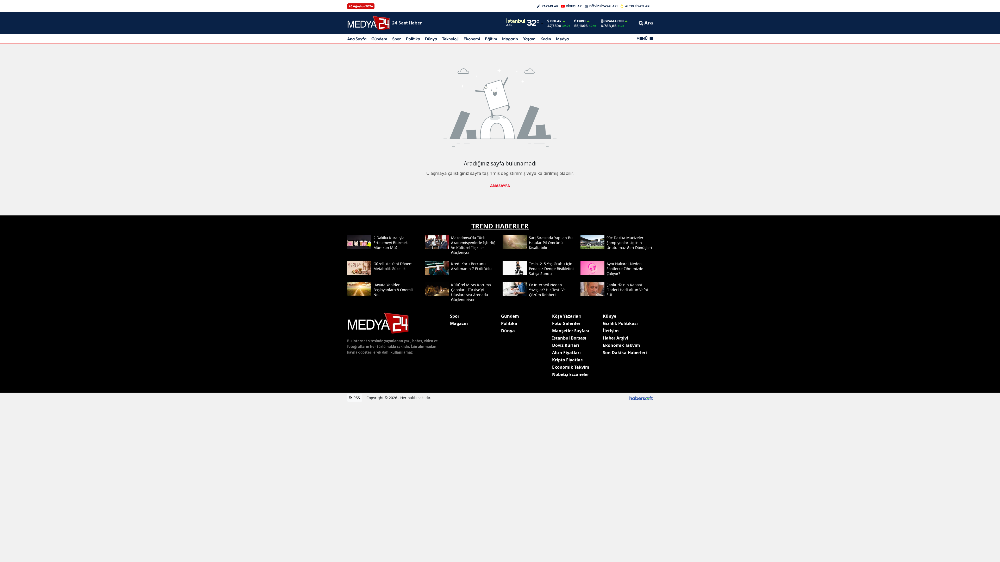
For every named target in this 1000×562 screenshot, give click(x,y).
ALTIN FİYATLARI (637, 6)
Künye (609, 316)
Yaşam (529, 38)
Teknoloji (450, 38)
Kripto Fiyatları (568, 360)
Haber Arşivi (615, 338)
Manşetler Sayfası (570, 331)
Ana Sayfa (356, 38)
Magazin (510, 38)
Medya (562, 38)
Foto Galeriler (566, 323)
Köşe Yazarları (567, 316)
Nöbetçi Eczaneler (570, 374)
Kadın (545, 38)
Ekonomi (472, 38)
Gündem (379, 38)
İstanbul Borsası (569, 338)
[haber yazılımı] (641, 397)
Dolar (555, 21)
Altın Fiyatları (566, 352)
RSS (356, 397)
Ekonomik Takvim (570, 367)
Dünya (431, 38)
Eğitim (491, 38)
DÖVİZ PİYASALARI (603, 6)
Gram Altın (614, 21)
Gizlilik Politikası (620, 323)
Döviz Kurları (565, 345)
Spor (396, 38)
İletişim (611, 331)
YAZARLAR (550, 6)
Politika (413, 38)
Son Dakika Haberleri (625, 352)
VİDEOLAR (574, 6)
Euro (581, 21)
